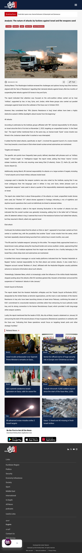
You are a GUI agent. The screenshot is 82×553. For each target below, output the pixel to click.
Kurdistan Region (12, 465)
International (11, 495)
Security (9, 474)
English (8, 525)
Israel (21, 26)
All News (9, 504)
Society (9, 482)
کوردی (8, 529)
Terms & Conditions (41, 550)
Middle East (10, 491)
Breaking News (11, 14)
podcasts (9, 509)
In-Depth (8, 26)
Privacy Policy (52, 550)
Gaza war (28, 26)
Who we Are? (29, 550)
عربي (8, 520)
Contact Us (10, 534)
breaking (15, 26)
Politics (9, 469)
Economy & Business (14, 478)
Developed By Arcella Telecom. (41, 545)
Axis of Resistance (39, 26)
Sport (8, 487)
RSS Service (10, 538)
